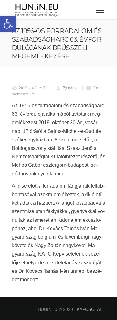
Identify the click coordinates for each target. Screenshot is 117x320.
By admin (71, 88)
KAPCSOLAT (89, 309)
